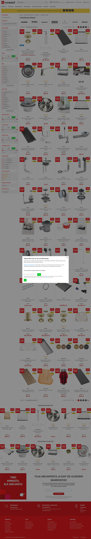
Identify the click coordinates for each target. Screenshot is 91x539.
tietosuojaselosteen (47, 277)
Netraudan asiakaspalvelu (29, 265)
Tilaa (39, 274)
